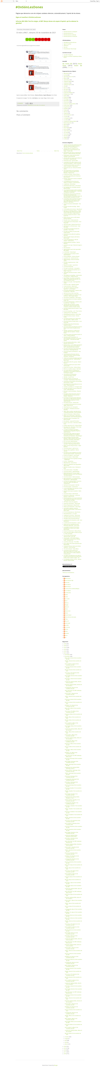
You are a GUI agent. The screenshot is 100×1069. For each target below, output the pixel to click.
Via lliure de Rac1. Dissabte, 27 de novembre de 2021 (72, 800)
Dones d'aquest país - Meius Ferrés (71, 505)
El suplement (66, 107)
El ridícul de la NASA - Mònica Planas (72, 174)
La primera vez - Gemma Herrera (71, 258)
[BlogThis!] (27, 103)
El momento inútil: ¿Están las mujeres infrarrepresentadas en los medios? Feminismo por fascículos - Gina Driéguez (73, 434)
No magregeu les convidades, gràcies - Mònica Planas (72, 188)
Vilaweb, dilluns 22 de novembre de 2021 (73, 1016)
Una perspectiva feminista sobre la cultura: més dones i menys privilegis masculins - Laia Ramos (72, 355)
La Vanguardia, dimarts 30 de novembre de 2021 (71, 688)
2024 (65, 647)
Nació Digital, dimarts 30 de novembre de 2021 (73, 676)
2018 (65, 1050)
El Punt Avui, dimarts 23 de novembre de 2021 (73, 995)
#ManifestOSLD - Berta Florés (70, 462)
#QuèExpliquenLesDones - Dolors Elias (72, 314)
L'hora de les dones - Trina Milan (71, 470)
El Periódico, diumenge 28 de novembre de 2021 (71, 782)
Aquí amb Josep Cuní (68, 76)
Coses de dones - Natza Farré (70, 286)
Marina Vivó (67, 611)
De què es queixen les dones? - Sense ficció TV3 (72, 215)
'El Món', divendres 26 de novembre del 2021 (73, 850)
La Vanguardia (67, 118)
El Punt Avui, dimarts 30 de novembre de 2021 (73, 700)
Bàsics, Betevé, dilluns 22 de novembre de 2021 (71, 1019)
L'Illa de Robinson (67, 115)
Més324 (65, 124)
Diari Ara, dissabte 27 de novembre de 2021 (73, 815)
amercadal (67, 623)
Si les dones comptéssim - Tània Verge (72, 297)
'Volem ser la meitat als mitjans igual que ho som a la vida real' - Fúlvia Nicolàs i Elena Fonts (73, 359)
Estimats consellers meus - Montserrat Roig (72, 467)
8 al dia (65, 75)
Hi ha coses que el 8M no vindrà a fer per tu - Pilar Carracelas (73, 533)
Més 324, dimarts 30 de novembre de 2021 (73, 670)
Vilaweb (65, 137)
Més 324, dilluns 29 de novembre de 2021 (73, 720)
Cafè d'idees (66, 80)
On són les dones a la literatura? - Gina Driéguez (72, 352)
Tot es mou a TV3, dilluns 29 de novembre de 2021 (72, 712)
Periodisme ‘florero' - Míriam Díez (71, 402)
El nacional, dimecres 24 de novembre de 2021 (73, 915)
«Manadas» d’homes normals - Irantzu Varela (72, 273)
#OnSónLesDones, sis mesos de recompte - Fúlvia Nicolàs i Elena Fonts (72, 379)
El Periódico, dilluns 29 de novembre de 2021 (73, 750)
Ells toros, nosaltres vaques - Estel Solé (72, 369)
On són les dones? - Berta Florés (71, 493)
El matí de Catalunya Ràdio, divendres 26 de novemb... (73, 845)
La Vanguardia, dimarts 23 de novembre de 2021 (71, 1013)
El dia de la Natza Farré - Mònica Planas (72, 531)
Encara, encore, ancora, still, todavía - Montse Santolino (72, 218)
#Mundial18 (66, 73)
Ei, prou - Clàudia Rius (68, 461)
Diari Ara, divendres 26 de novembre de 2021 (73, 862)
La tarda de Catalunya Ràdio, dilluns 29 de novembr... (73, 729)
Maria (66, 609)
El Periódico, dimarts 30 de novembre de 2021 (73, 679)
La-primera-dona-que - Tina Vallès (71, 541)
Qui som (65, 47)
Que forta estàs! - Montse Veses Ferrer (72, 224)
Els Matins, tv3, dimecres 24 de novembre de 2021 (71, 957)
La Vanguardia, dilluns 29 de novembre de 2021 (71, 741)
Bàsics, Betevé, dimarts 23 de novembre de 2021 (71, 966)
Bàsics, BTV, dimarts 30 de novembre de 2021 (73, 658)
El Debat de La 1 (67, 94)
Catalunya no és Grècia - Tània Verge (72, 515)
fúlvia (66, 631)
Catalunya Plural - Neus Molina (70, 312)
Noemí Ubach (68, 615)
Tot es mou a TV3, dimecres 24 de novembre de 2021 (72, 924)
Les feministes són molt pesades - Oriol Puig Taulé (72, 222)
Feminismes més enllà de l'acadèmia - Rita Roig (72, 234)
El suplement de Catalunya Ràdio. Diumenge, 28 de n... (72, 768)
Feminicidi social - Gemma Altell (71, 160)
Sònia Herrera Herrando (70, 617)
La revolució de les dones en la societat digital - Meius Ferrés (72, 405)
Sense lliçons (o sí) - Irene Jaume (71, 407)
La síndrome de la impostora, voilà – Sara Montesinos (73, 520)
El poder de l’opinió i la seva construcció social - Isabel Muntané (72, 389)
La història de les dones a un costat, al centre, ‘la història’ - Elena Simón (72, 165)
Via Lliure (66, 135)
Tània (66, 619)
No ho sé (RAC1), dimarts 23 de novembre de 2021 (72, 980)
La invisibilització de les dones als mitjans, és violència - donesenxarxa (72, 182)
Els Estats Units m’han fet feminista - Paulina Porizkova (71, 324)
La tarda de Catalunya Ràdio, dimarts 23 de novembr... (73, 983)
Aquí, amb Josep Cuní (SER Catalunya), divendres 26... (73, 842)
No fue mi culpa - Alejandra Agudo (71, 284)
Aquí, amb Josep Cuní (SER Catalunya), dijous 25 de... (73, 892)
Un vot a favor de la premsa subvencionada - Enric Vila (70, 536)
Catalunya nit (66, 83)
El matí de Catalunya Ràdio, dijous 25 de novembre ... (73, 898)
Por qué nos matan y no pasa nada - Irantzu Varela (72, 232)
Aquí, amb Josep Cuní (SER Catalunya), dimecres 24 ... (73, 942)
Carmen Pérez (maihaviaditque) (72, 588)
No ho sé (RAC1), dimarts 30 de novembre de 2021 (72, 664)
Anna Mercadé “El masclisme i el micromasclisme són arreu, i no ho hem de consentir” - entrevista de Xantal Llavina (72, 338)
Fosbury (65, 110)
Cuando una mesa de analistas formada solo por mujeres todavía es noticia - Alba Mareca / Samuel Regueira (72, 146)
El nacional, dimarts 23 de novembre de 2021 (73, 969)
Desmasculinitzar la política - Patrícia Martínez (72, 243)
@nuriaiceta (67, 578)
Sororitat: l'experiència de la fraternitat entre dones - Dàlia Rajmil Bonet (72, 349)
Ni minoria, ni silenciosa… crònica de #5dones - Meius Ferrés (72, 496)
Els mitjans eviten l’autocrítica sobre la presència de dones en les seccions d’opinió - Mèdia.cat (72, 395)
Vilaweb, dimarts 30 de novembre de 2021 (73, 661)
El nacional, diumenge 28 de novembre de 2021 (73, 759)
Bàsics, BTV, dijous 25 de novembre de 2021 (73, 865)
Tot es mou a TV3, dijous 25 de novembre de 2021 (71, 871)
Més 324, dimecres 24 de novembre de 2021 (73, 930)
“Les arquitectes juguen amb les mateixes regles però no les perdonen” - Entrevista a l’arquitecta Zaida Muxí (73, 191)
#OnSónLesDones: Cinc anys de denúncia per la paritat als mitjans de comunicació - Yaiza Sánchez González (73, 499)
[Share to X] (29, 103)
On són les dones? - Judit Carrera (71, 448)
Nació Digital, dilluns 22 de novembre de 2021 (73, 1022)
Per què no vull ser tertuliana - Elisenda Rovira (72, 391)
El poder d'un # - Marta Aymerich (71, 220)
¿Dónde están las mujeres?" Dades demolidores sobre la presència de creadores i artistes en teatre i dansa (72, 305)
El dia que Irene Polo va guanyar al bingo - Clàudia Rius (73, 459)
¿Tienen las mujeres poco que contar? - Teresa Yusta (72, 365)
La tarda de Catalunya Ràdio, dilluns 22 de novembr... (73, 1031)
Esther (66, 594)
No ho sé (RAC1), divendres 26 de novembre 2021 (72, 824)
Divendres (66, 91)
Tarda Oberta (67, 131)
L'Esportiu (66, 113)
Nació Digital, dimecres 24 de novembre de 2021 (71, 933)
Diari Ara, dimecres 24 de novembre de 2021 (73, 954)
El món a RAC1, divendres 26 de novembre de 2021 (72, 848)
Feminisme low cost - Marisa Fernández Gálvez (72, 168)
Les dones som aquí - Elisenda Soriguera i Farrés (73, 245)
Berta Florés (68, 586)
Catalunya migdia (67, 81)
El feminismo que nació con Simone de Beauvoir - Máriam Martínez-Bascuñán (72, 153)
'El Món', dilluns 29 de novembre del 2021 (73, 732)
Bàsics (65, 78)
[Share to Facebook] (30, 103)
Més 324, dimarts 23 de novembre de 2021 (73, 978)
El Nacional (66, 97)
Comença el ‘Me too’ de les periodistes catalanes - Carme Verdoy (72, 546)
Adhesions (66, 45)
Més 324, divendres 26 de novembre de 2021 (73, 830)
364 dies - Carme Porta (69, 377)
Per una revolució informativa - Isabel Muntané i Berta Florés (72, 342)
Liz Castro (67, 598)
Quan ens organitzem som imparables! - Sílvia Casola (72, 465)
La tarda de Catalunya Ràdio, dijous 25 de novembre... (73, 889)
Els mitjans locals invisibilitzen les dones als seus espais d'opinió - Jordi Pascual (72, 453)
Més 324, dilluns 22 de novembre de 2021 (73, 1034)
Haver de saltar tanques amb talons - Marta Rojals (72, 237)
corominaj (67, 627)
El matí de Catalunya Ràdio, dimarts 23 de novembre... (73, 1001)
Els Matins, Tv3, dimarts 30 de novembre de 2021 (71, 706)
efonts (66, 629)
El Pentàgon (66, 99)
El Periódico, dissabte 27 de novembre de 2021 (73, 806)
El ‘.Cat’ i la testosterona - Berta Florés (72, 512)
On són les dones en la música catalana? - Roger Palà (73, 299)
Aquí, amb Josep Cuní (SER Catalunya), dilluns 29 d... (73, 756)
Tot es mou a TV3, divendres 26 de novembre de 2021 (72, 821)
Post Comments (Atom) (28, 153)
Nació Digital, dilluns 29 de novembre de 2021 (73, 726)
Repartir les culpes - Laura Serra (71, 265)
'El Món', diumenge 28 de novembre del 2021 (73, 774)
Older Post (56, 151)
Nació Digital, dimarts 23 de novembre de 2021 (73, 989)
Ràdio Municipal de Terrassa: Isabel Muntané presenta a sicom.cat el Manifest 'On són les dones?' (73, 474)
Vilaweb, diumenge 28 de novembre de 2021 (73, 765)
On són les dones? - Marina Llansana (72, 477)
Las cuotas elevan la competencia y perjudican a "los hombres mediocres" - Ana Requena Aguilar (72, 371)
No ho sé (66, 129)
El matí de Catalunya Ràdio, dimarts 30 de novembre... (73, 685)
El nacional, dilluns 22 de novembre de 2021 (73, 1025)
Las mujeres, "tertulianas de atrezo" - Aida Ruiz (72, 409)
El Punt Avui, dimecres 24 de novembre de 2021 (73, 960)
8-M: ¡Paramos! (67, 247)
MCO (66, 600)
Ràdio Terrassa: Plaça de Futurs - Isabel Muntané (72, 446)
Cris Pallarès (68, 590)
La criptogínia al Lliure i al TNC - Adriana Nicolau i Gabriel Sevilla (72, 560)
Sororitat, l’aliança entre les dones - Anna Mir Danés (73, 309)
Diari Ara (66, 87)
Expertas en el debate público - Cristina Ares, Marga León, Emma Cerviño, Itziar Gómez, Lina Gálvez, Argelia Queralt (72, 212)
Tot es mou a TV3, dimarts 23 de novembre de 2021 (72, 975)
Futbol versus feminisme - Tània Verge (72, 506)
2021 (65, 653)
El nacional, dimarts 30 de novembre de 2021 (73, 667)
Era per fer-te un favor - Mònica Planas (72, 367)
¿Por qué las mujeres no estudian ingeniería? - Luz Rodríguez (71, 288)
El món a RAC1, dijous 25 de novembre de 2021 (73, 901)
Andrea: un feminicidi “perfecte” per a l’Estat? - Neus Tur (72, 270)
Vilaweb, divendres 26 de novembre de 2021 (73, 818)
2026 (65, 643)
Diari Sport (66, 89)
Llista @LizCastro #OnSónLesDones (71, 518)
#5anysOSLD (30, 105)
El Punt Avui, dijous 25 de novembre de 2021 (73, 895)
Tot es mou (66, 134)
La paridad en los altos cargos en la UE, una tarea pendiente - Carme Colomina (72, 163)
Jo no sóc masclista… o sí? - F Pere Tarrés (73, 311)
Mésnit (65, 126)
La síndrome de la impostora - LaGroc (72, 522)
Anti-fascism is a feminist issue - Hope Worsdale (72, 226)
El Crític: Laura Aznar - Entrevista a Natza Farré (72, 423)
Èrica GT (67, 621)
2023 (65, 649)
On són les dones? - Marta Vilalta (71, 457)
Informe (65, 111)
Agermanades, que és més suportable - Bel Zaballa (72, 250)
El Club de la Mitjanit (68, 92)
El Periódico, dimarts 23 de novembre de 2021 (73, 986)
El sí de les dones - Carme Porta (71, 486)
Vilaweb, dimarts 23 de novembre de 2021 (73, 972)
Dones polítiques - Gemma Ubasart (71, 256)
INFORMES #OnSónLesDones (70, 42)
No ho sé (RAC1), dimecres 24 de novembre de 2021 (72, 927)
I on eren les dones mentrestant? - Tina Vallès (72, 204)
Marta (66, 613)
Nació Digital (66, 127)
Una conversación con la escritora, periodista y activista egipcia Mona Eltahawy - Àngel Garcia (71, 171)
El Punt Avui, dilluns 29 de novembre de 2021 (73, 744)
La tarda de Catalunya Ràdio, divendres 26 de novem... (71, 836)
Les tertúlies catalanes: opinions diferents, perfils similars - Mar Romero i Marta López (72, 509)
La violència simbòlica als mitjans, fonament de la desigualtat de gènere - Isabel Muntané (72, 431)
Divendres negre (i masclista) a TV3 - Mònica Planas (72, 419)
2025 (65, 645)
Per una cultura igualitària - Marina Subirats (71, 450)
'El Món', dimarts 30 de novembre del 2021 (73, 697)
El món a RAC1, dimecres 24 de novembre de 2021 (72, 948)
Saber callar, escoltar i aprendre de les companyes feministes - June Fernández (72, 412)
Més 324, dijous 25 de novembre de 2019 (73, 880)
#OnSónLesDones (29, 7)
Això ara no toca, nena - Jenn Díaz (71, 293)
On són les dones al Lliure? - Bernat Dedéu (71, 316)
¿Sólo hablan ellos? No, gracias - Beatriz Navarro (72, 362)
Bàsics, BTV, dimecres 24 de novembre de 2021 (73, 918)
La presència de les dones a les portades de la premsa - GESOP (73, 382)
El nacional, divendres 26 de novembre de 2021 (73, 827)
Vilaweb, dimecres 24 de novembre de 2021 (73, 921)
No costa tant (42, 105)
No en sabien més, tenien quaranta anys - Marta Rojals (73, 544)
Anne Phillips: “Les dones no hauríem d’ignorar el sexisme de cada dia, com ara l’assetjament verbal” (72, 279)
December (67, 654)
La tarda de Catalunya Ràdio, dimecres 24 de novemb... (73, 939)
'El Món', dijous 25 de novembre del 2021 (73, 904)
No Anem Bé (67, 64)
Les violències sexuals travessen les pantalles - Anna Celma (71, 229)
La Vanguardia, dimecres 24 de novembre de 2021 (72, 963)
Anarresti (67, 582)
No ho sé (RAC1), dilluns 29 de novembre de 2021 (71, 723)
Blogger (56, 1065)
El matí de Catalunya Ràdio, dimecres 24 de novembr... (73, 945)
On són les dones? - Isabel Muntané (71, 471)
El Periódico (66, 100)
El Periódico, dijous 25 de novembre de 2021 (73, 883)
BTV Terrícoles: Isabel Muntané (70, 441)
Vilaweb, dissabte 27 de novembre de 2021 (73, 791)
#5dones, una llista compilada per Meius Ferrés (73, 57)
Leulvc (66, 596)
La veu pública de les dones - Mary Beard (73, 209)
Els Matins (66, 108)
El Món (65, 95)
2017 (65, 1052)
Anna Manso (68, 584)
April (66, 1042)
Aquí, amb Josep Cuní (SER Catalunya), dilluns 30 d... (73, 691)
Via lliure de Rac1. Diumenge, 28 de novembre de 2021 (72, 771)
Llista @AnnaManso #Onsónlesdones (72, 517)
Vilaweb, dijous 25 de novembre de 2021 (72, 868)
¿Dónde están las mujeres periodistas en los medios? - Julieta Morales (73, 158)
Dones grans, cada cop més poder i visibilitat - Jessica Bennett (72, 156)
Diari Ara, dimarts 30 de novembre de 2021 (73, 703)
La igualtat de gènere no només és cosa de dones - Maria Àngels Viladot (72, 295)
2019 (65, 1048)
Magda (66, 605)
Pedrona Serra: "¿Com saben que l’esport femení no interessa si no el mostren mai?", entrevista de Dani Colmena (73, 346)
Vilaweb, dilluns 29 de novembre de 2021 (73, 717)
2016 (65, 1053)
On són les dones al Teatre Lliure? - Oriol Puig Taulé (73, 322)
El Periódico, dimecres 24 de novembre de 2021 (71, 936)
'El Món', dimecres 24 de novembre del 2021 (73, 951)
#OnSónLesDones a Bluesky (70, 35)
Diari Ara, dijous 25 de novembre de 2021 (73, 907)
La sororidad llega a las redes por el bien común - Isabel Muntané (73, 489)
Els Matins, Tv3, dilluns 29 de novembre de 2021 (71, 753)
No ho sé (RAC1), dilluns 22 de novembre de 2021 (71, 1028)
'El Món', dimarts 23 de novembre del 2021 (73, 998)
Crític (65, 86)
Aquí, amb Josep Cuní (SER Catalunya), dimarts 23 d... (73, 992)
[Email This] (26, 103)
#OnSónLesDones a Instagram (70, 31)
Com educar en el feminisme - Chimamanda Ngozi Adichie (70, 375)
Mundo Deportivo (68, 123)
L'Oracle (65, 116)
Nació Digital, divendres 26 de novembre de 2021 (71, 833)
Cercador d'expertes (68, 54)
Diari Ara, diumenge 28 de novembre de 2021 (73, 785)
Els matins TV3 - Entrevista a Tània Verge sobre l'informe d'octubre (72, 427)
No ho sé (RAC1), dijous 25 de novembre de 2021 (71, 874)
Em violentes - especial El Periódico (71, 421)
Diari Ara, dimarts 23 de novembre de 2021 (73, 1010)
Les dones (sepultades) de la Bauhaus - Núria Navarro (72, 176)
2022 (65, 651)
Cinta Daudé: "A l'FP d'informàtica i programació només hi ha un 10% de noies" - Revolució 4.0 (72, 539)
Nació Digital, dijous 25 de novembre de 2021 (73, 886)
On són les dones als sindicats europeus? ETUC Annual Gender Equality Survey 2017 (73, 328)
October (67, 1036)
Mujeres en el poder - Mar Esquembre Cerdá (72, 282)
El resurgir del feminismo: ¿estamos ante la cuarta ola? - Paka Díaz (73, 291)
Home (38, 151)
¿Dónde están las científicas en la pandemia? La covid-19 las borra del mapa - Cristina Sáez (72, 150)
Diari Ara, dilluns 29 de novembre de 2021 (73, 747)
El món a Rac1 (36, 105)
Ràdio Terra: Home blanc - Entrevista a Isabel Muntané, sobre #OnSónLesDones (73, 416)
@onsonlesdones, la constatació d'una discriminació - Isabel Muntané (72, 479)
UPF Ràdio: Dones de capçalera (71, 502)
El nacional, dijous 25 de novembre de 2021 (73, 877)
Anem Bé (78, 65)
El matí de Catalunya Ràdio (69, 103)
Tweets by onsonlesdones (68, 572)
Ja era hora (69, 67)
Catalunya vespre (67, 84)
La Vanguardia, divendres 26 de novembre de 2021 (72, 859)
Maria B (67, 607)
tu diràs (65, 138)
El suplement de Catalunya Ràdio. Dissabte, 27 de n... (72, 797)
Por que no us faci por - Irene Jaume (72, 268)
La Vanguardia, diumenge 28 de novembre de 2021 (72, 780)
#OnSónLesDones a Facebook (70, 36)
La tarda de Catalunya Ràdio (70, 121)
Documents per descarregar (70, 48)
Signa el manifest (67, 44)
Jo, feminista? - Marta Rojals (70, 252)
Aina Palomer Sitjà (69, 580)
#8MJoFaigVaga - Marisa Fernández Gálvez (71, 260)
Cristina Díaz (68, 592)
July (66, 1040)
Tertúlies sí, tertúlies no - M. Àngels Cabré (73, 386)
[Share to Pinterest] (32, 103)
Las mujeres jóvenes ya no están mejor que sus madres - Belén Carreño (72, 319)
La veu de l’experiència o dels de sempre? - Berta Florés (71, 240)
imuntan (67, 633)
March (66, 1044)
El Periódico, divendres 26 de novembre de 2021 (71, 839)
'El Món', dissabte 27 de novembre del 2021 (73, 809)
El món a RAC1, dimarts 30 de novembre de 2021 (71, 694)
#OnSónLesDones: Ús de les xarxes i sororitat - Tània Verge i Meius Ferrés (72, 443)
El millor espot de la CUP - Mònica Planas (73, 425)
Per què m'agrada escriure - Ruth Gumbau (71, 263)
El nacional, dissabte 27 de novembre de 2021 (73, 788)
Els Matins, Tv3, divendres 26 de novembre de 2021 (72, 856)
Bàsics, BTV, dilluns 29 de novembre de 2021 (73, 709)
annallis (67, 625)
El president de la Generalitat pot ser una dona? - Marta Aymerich (73, 384)
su (65, 637)
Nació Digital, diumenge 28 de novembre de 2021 (71, 762)
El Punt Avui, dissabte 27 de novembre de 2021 (73, 812)
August (66, 1038)
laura (66, 635)
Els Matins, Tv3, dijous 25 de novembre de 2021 (73, 913)
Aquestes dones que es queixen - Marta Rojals (72, 491)
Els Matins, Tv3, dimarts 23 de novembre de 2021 (71, 1007)
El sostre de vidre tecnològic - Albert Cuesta (72, 207)
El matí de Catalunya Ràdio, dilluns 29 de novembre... (73, 738)
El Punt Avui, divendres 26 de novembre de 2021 (71, 853)
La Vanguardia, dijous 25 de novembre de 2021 (73, 910)
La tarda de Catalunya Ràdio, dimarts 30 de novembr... (73, 682)
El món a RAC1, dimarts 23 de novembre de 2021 (71, 1004)
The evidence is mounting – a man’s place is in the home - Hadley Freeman (73, 276)
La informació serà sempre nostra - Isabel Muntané (71, 254)
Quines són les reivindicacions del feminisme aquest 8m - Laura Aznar (71, 525)
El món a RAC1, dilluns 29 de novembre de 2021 (71, 735)
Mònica (66, 603)
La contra (66, 119)
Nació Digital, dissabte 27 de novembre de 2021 (71, 794)
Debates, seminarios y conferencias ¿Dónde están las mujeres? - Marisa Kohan (71, 332)
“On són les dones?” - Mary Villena (71, 549)
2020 (65, 1046)
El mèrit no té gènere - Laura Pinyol (71, 455)
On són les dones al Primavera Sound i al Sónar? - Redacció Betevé (73, 335)
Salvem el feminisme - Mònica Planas (72, 414)
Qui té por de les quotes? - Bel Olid (71, 485)
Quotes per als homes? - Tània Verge (72, 503)
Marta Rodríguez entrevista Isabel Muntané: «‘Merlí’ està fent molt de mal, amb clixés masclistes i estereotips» (72, 438)
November (67, 656)
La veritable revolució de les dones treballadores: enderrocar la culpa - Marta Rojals (72, 528)
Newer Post (19, 151)
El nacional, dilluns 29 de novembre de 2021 (73, 715)
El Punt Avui (66, 102)
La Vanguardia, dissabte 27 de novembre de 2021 (71, 803)
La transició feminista (68, 266)
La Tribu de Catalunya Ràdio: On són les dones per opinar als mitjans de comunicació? (72, 482)
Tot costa (66, 132)
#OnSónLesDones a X (68, 33)
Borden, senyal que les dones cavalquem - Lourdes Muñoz (73, 179)
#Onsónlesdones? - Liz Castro (70, 513)
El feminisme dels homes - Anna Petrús (72, 185)
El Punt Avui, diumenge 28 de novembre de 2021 (71, 777)
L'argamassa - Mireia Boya (69, 184)
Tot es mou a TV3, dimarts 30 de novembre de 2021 (72, 673)
